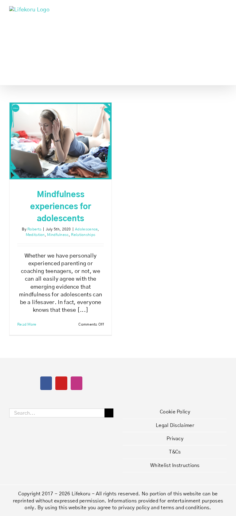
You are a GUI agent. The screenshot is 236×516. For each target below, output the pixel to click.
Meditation (35, 235)
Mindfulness (58, 235)
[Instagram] (76, 383)
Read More (27, 324)
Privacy (175, 438)
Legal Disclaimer (175, 425)
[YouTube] (61, 383)
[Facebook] (46, 383)
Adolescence (86, 229)
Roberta (34, 229)
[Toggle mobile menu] (224, 9)
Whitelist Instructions (175, 465)
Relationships (83, 235)
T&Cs (175, 451)
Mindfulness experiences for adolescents (60, 207)
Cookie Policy (175, 411)
